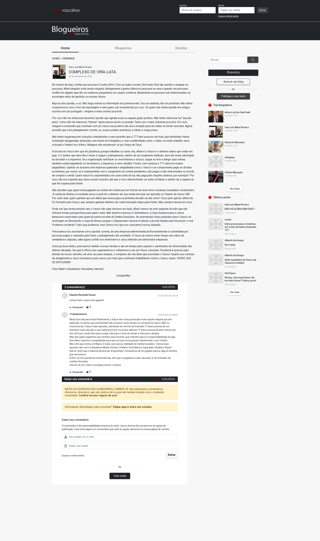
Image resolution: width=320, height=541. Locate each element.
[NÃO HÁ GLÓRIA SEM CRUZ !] (215, 209)
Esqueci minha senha (228, 16)
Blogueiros (123, 48)
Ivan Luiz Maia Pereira (80, 67)
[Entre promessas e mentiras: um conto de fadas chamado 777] (215, 226)
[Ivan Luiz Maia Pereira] (59, 72)
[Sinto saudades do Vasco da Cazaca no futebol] (215, 261)
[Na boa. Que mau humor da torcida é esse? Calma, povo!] (215, 279)
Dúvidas (181, 48)
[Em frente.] (215, 244)
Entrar (262, 10)
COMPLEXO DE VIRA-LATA (92, 72)
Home (65, 48)
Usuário (183, 5)
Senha (221, 5)
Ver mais (234, 292)
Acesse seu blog (233, 81)
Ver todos (235, 188)
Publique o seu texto (233, 96)
